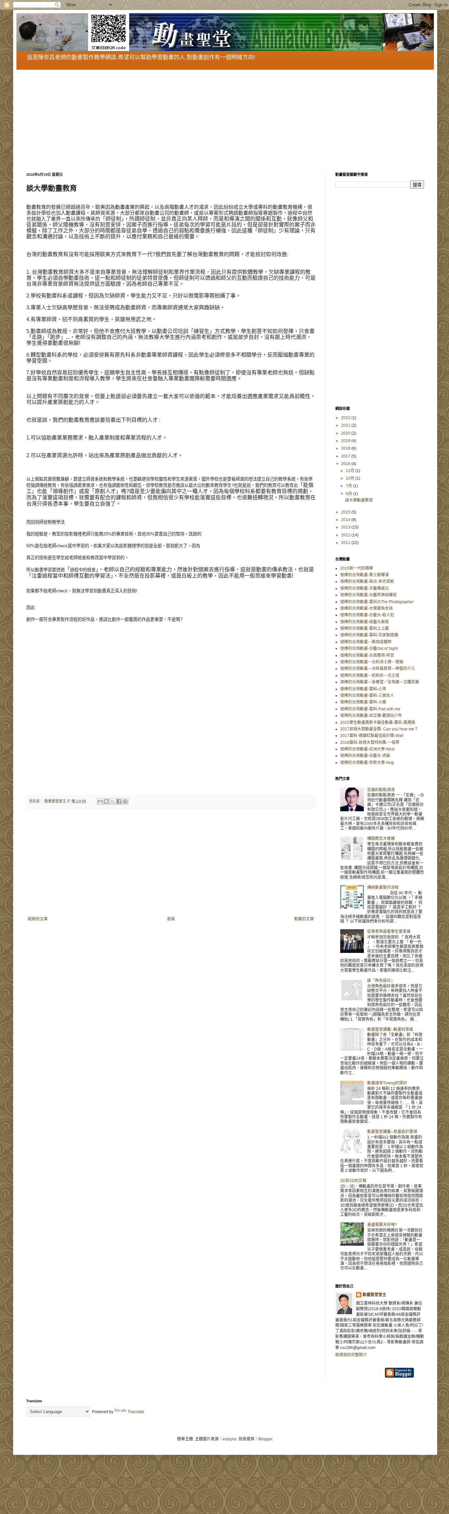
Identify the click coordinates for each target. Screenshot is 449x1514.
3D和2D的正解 (353, 1180)
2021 (346, 425)
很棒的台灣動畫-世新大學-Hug (367, 762)
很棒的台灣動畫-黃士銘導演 (364, 575)
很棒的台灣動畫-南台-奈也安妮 (367, 581)
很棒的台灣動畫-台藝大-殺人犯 (367, 615)
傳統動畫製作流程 (383, 887)
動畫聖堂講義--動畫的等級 (390, 1029)
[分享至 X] (112, 801)
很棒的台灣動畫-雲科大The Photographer (377, 602)
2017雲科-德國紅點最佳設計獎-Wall (371, 735)
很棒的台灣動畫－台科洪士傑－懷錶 (371, 662)
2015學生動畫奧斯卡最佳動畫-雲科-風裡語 (377, 722)
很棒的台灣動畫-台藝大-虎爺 (365, 755)
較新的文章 (38, 919)
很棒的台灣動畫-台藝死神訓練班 (368, 595)
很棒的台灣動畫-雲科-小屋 (363, 702)
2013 (346, 527)
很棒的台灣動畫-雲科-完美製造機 (369, 635)
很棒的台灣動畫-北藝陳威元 (364, 588)
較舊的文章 (304, 919)
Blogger (265, 1439)
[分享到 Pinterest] (125, 801)
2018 (346, 448)
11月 (350, 470)
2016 (346, 463)
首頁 (171, 919)
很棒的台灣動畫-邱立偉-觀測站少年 (371, 715)
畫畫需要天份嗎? (382, 1224)
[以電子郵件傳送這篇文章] (100, 801)
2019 (346, 440)
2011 (346, 542)
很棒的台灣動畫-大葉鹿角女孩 (366, 608)
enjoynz (230, 1439)
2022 (346, 417)
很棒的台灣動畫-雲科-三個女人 (367, 695)
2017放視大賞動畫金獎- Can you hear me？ (379, 729)
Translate (136, 1411)
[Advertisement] (223, 116)
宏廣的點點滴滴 (381, 790)
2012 (346, 535)
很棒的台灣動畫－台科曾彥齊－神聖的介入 (377, 668)
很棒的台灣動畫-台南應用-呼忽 (367, 655)
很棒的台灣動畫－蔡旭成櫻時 (365, 642)
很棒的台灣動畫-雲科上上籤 (364, 628)
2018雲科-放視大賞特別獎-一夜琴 (369, 742)
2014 (346, 519)
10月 (350, 478)
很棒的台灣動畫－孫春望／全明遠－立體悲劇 (379, 682)
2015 (346, 512)
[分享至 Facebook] (119, 801)
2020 (346, 433)
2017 (346, 456)
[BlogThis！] (106, 801)
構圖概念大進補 (381, 838)
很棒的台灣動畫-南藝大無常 (364, 622)
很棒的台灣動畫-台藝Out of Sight (369, 648)
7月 (349, 486)
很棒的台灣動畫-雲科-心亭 (363, 689)
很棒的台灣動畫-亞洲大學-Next (367, 749)
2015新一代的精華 (356, 568)
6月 (349, 493)
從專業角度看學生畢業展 (389, 931)
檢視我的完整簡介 (351, 1355)
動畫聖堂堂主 (374, 1294)
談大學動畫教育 (359, 500)
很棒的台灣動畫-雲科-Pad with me (370, 709)
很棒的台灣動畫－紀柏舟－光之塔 (369, 675)
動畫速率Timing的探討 (387, 1083)
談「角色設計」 (381, 980)
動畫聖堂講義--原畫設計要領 (392, 1131)
